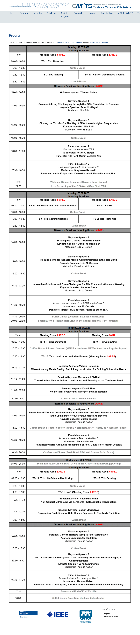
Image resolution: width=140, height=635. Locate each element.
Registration (107, 13)
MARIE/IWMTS (125, 13)
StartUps (51, 13)
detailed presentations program (70, 42)
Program (24, 13)
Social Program (64, 15)
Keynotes (37, 13)
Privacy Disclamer (111, 616)
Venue (93, 13)
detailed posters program (98, 42)
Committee (79, 13)
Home (12, 13)
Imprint (107, 614)
